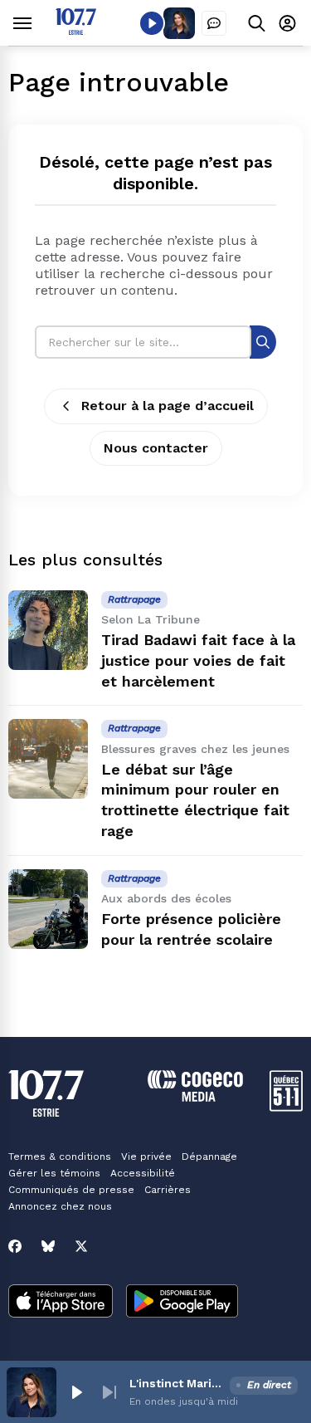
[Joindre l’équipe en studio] (214, 23)
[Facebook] (15, 1246)
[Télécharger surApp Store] (60, 1302)
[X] (81, 1246)
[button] (76, 1392)
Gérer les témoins (54, 1173)
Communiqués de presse (71, 1190)
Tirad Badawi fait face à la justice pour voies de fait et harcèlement (198, 660)
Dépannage (209, 1156)
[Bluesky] (48, 1246)
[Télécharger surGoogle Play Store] (182, 1302)
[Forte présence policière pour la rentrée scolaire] (48, 909)
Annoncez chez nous (60, 1206)
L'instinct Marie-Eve (176, 1383)
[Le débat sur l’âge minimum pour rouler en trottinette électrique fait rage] (48, 759)
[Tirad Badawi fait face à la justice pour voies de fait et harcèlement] (48, 630)
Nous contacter (156, 448)
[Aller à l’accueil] (76, 30)
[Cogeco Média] (195, 1097)
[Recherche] (263, 341)
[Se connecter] (287, 23)
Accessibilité (142, 1173)
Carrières (167, 1190)
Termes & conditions (59, 1156)
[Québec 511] (286, 1107)
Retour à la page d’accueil (167, 405)
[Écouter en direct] (151, 23)
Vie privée (146, 1156)
